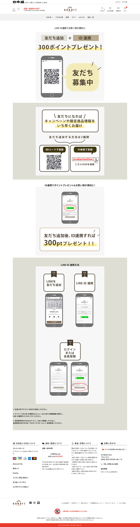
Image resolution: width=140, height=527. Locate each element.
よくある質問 (65, 503)
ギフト (74, 17)
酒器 (67, 17)
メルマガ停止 (122, 503)
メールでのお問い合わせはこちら (113, 449)
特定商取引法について (96, 503)
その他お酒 (59, 17)
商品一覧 (91, 17)
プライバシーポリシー (110, 503)
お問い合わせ (84, 503)
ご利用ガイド (51, 469)
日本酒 (48, 17)
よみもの (82, 17)
